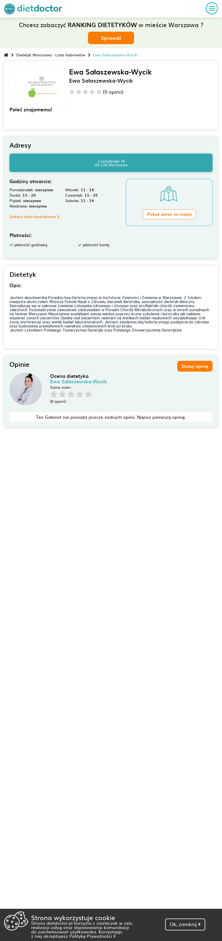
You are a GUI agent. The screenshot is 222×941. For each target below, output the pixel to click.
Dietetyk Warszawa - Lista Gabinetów (50, 55)
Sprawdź (111, 37)
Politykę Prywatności (91, 936)
